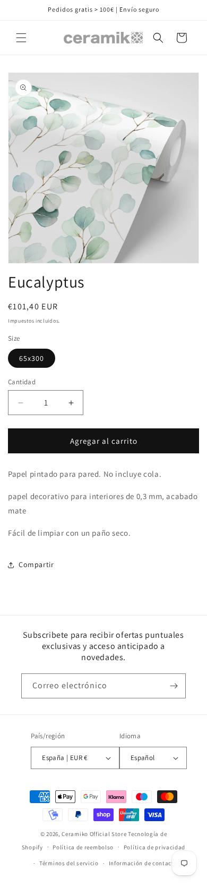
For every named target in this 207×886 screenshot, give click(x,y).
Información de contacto (143, 863)
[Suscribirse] (173, 685)
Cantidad (22, 381)
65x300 (31, 358)
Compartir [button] (36, 564)
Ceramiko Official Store (94, 834)
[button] (21, 37)
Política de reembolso (83, 847)
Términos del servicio (69, 863)
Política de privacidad (154, 847)
